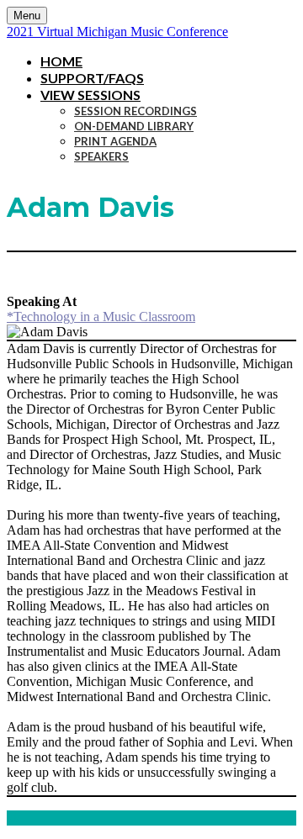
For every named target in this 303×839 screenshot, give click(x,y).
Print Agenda (115, 141)
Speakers (101, 156)
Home (61, 61)
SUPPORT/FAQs (92, 78)
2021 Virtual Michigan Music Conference (117, 31)
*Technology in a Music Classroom (101, 316)
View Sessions (90, 95)
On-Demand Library (134, 126)
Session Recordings (135, 111)
